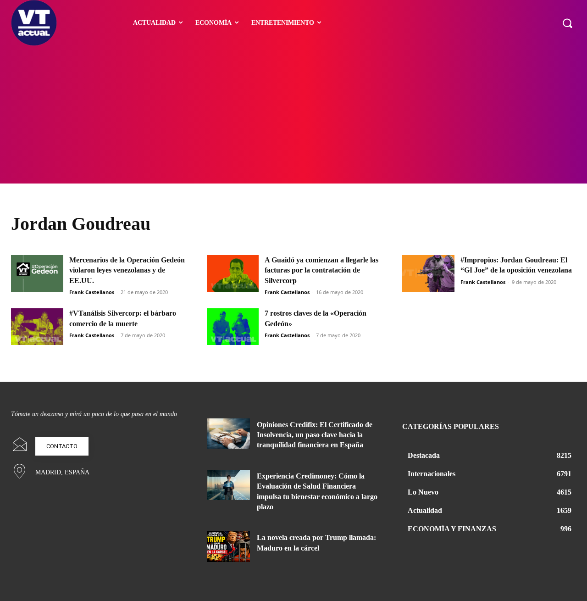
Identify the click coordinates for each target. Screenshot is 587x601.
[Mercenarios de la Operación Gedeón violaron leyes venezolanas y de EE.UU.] (37, 273)
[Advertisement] (293, 114)
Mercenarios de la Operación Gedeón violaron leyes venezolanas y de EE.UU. (127, 270)
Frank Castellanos (91, 292)
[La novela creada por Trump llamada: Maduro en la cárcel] (228, 546)
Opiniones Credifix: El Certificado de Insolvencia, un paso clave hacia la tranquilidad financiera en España (314, 435)
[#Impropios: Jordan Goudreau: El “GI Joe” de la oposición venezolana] (428, 273)
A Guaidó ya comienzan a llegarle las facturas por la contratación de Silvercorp (321, 270)
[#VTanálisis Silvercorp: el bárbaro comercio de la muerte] (37, 326)
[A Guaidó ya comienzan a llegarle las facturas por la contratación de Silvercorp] (233, 273)
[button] (567, 23)
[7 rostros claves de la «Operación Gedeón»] (233, 326)
